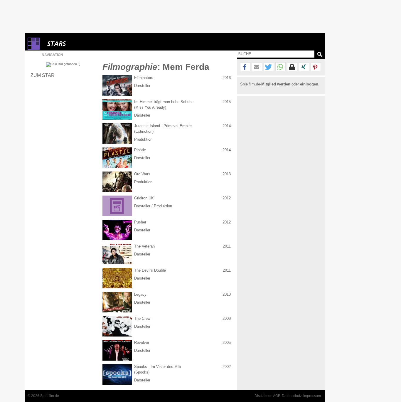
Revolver (141, 342)
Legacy (140, 294)
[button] (245, 67)
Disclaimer (263, 396)
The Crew (142, 318)
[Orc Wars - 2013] (117, 181)
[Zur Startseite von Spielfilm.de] (34, 48)
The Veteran (144, 246)
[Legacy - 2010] (117, 302)
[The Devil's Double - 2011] (117, 278)
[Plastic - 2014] (117, 157)
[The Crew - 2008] (117, 326)
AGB (276, 396)
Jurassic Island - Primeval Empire (163, 126)
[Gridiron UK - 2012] (117, 206)
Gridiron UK (144, 198)
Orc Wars (142, 174)
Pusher (140, 222)
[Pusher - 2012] (117, 230)
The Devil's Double (150, 270)
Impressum (312, 396)
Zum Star (43, 75)
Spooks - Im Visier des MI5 (157, 366)
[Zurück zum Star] (63, 64)
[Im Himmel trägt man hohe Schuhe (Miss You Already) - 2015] (117, 109)
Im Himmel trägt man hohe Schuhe (163, 102)
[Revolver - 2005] (117, 350)
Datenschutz (292, 396)
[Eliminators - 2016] (117, 85)
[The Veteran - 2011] (117, 254)
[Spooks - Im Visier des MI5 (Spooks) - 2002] (117, 374)
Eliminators (143, 77)
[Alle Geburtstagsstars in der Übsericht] (77, 43)
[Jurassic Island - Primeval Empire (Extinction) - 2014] (117, 133)
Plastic (140, 150)
